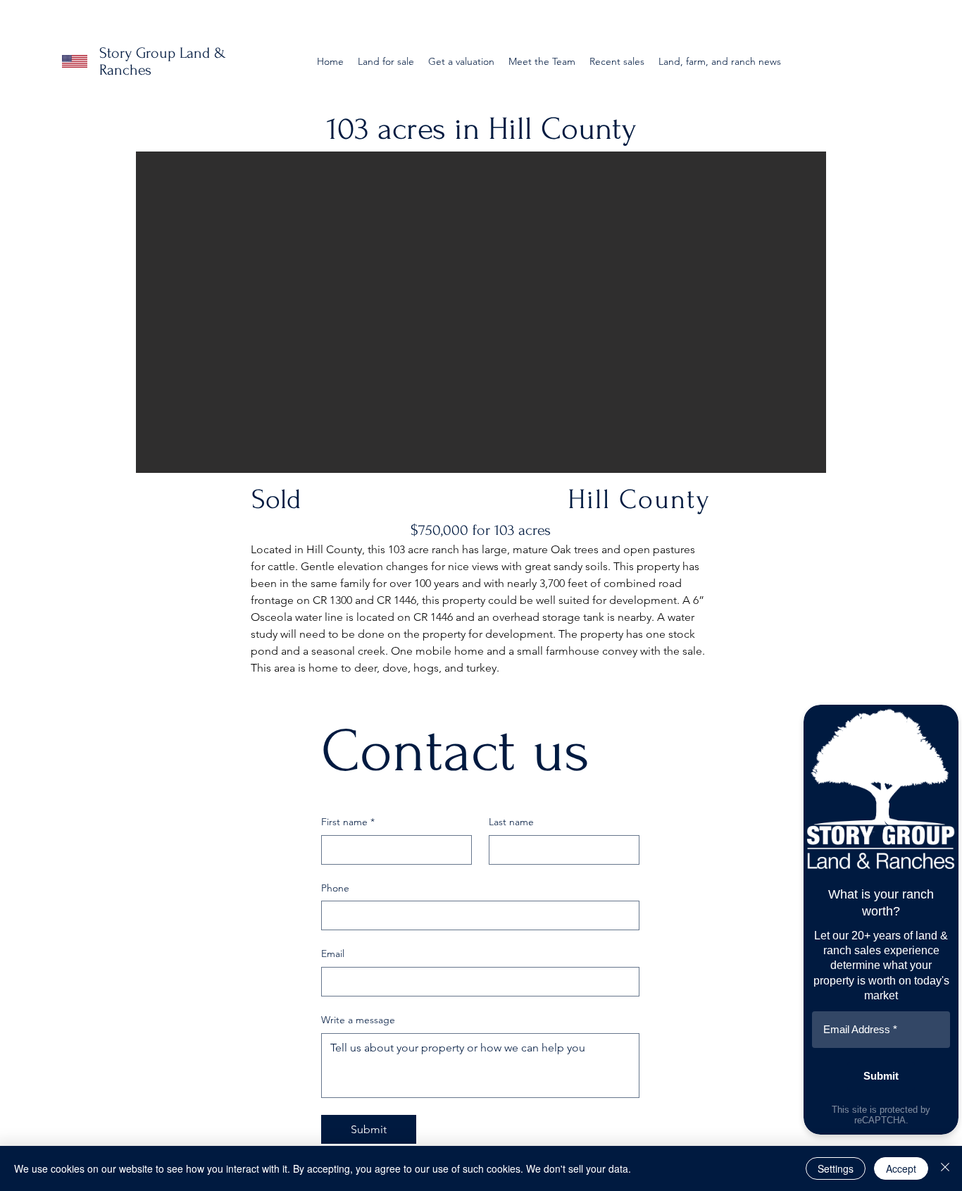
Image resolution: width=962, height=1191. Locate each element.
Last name (511, 821)
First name (348, 821)
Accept (901, 1168)
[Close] (945, 1168)
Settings (836, 1168)
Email (332, 953)
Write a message (358, 1019)
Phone (335, 888)
